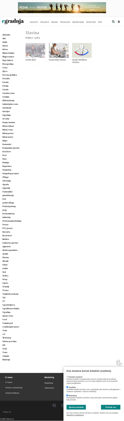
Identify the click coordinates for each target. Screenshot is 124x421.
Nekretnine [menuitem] (78, 22)
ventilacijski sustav (10, 327)
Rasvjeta (6, 232)
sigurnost (6, 246)
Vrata (4, 352)
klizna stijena (8, 126)
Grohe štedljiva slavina (79, 61)
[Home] (13, 21)
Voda (4, 330)
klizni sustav (7, 137)
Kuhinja (5, 162)
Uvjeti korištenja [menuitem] (12, 393)
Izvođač (5, 119)
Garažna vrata (8, 93)
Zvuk (4, 349)
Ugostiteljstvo (8, 305)
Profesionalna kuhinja (11, 221)
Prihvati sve (110, 407)
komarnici (6, 144)
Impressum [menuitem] (49, 388)
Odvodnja (6, 181)
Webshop (6, 338)
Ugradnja (6, 312)
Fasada (5, 82)
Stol (4, 272)
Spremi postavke (76, 407)
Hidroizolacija (8, 100)
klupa (4, 140)
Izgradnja (6, 115)
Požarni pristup (9, 206)
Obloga (5, 177)
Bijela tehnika (8, 53)
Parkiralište (7, 192)
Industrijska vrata (10, 104)
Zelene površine (9, 341)
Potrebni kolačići (75, 377)
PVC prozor (7, 228)
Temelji (5, 286)
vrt (3, 334)
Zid (3, 345)
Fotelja (5, 86)
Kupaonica (7, 166)
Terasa (5, 290)
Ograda (5, 184)
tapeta (5, 283)
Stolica (5, 276)
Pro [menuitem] (100, 22)
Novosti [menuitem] (34, 22)
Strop (4, 279)
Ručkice (5, 239)
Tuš (3, 297)
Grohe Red (31, 60)
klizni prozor (8, 133)
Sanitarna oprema (10, 243)
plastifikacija (8, 195)
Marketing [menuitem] (49, 383)
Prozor (5, 224)
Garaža (5, 89)
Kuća (4, 159)
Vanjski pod (7, 323)
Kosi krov (6, 151)
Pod (4, 199)
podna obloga (8, 202)
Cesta (4, 67)
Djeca (4, 71)
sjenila (5, 254)
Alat (4, 38)
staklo (5, 268)
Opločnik (6, 188)
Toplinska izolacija (10, 294)
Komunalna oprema (10, 148)
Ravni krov (7, 235)
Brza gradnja (7, 64)
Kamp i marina (8, 122)
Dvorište (6, 78)
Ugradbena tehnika (10, 308)
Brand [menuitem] (54, 22)
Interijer (6, 111)
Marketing (73, 396)
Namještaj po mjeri (10, 173)
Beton (5, 49)
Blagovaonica (8, 56)
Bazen (5, 46)
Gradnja (5, 97)
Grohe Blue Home (57, 60)
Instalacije (6, 108)
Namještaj (6, 170)
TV (3, 301)
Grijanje (5, 356)
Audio (4, 42)
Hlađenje (6, 359)
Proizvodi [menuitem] (65, 22)
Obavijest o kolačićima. (75, 415)
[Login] (118, 21)
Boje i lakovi (7, 60)
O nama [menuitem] (8, 382)
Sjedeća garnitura (9, 250)
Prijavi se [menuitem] (7, 412)
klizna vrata (7, 129)
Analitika (72, 387)
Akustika (6, 35)
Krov (4, 155)
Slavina (5, 257)
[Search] (113, 22)
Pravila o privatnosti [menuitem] (13, 388)
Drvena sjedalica (9, 75)
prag (4, 210)
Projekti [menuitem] (44, 22)
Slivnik (5, 261)
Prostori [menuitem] (91, 22)
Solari (4, 265)
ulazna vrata (7, 316)
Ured (4, 319)
